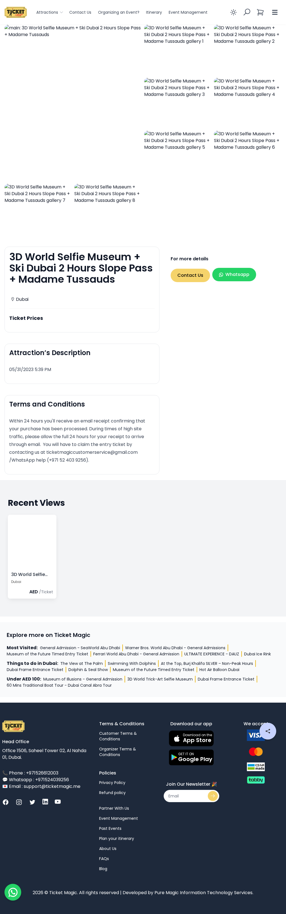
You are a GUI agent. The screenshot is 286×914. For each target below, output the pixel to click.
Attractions (47, 12)
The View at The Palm (81, 663)
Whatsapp (237, 274)
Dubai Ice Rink (257, 654)
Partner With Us (114, 808)
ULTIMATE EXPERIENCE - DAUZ (211, 654)
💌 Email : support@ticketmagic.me (41, 786)
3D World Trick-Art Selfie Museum (160, 679)
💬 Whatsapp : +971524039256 (35, 779)
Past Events (110, 828)
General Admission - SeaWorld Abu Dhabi (80, 648)
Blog (103, 869)
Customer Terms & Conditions (118, 736)
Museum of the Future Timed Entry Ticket (47, 654)
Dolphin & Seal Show (88, 669)
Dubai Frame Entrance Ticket (35, 669)
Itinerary (154, 12)
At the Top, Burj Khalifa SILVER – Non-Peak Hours (207, 663)
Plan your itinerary (116, 838)
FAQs (104, 858)
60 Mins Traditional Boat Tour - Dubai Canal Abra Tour (59, 685)
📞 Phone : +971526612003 (30, 773)
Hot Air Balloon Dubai (219, 669)
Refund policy (112, 792)
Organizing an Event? (118, 12)
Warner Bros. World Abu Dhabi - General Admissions (175, 648)
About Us (107, 848)
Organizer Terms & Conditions (117, 751)
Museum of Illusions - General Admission (82, 679)
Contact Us (80, 12)
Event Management (188, 12)
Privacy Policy (112, 782)
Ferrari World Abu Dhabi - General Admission (136, 654)
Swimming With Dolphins (132, 663)
